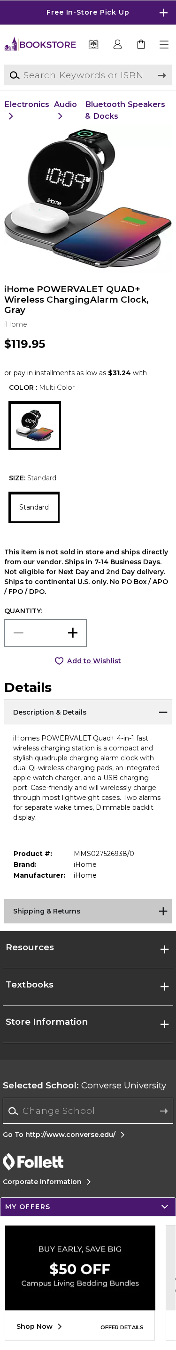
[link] (141, 44)
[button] (88, 12)
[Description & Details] (87, 711)
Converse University (84, 1085)
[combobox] (88, 1111)
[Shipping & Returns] (87, 910)
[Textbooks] (93, 44)
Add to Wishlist (94, 661)
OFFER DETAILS (122, 1327)
